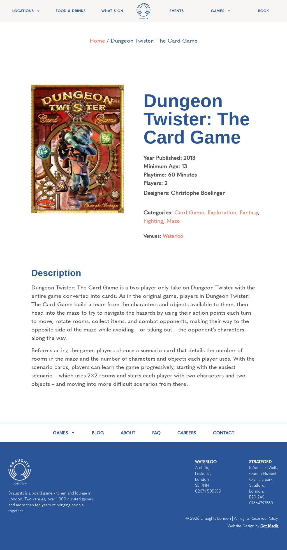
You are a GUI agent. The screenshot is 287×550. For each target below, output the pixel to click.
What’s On (112, 11)
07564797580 (261, 503)
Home (97, 40)
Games (217, 11)
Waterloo (173, 235)
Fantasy (249, 212)
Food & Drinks (71, 11)
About (128, 432)
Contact (223, 432)
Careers (186, 432)
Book (263, 11)
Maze (173, 220)
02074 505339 (208, 491)
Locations (23, 11)
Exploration (222, 212)
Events (177, 11)
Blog (98, 432)
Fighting (153, 220)
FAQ (156, 432)
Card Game (189, 212)
